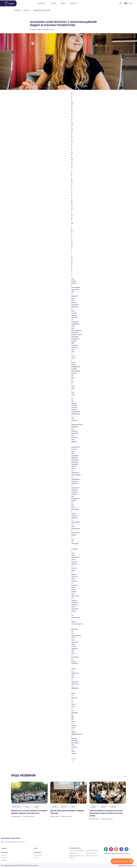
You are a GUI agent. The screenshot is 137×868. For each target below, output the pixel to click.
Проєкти (53, 3)
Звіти (36, 857)
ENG (130, 3)
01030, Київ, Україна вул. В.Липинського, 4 (117, 853)
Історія (3, 857)
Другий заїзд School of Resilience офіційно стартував (67, 812)
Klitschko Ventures (92, 850)
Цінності (4, 855)
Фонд (36, 807)
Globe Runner (74, 853)
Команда (4, 860)
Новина (27, 807)
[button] (117, 776)
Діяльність (73, 3)
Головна (17, 10)
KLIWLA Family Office (77, 850)
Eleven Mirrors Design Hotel (77, 856)
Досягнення (17, 807)
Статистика (38, 855)
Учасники (113, 807)
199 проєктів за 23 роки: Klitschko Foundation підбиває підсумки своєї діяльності (29, 812)
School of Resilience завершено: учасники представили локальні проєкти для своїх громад (106, 813)
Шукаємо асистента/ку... (42, 10)
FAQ (35, 848)
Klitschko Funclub (91, 855)
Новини (63, 3)
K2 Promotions (90, 853)
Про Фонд (41, 3)
